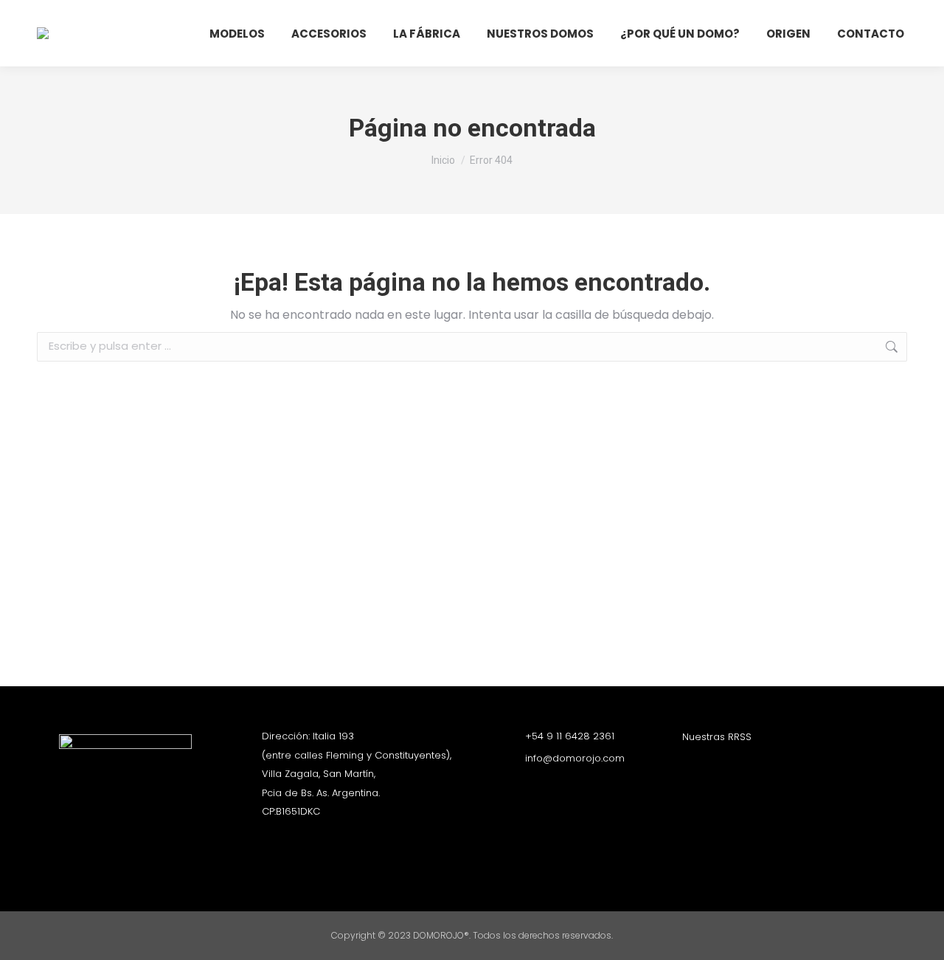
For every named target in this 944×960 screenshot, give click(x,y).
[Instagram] (689, 763)
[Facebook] (715, 763)
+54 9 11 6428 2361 (569, 736)
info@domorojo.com (575, 758)
